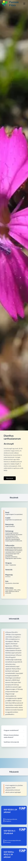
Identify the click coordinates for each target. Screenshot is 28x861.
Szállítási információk (11, 742)
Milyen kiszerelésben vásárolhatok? (11, 736)
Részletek (9, 478)
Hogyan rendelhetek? (11, 730)
